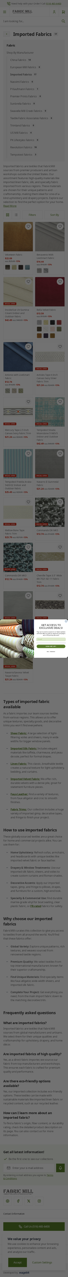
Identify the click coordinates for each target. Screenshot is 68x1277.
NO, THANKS (51, 651)
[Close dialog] (66, 621)
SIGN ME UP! (51, 646)
